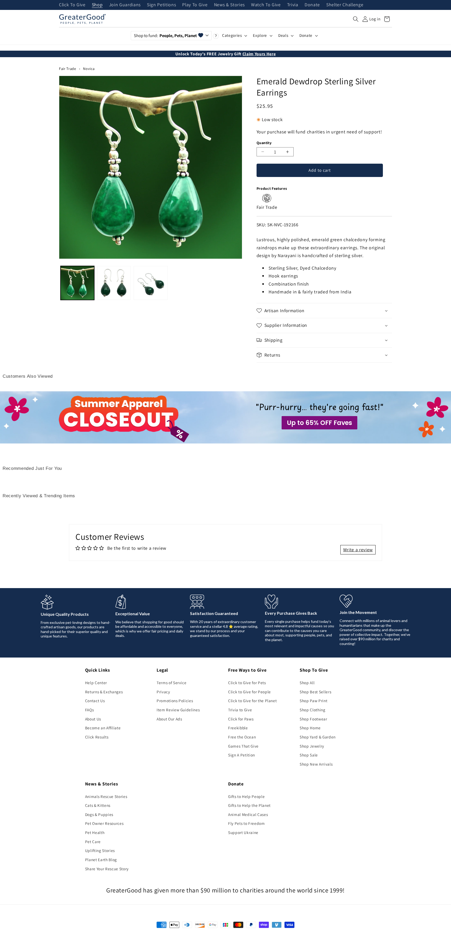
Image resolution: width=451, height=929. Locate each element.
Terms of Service (172, 682)
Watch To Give (266, 5)
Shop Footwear (313, 718)
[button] (356, 19)
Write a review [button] (358, 550)
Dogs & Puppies (99, 814)
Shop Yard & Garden (318, 736)
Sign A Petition (241, 755)
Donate (312, 5)
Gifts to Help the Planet (249, 805)
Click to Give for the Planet (252, 700)
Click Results (97, 736)
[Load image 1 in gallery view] (77, 283)
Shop (97, 5)
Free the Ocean (242, 736)
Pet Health (95, 832)
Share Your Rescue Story (107, 868)
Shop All (307, 682)
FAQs (89, 709)
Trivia (292, 5)
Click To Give (72, 5)
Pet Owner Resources (104, 823)
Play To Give (194, 5)
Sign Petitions (161, 5)
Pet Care (93, 841)
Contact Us (95, 700)
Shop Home (310, 727)
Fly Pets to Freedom (246, 823)
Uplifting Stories (100, 850)
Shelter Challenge (344, 5)
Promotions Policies (175, 700)
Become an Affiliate (103, 727)
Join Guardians (125, 5)
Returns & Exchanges (104, 691)
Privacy (163, 691)
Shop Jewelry (312, 746)
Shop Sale (309, 755)
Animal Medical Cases (248, 814)
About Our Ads (169, 718)
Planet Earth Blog (101, 859)
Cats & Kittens (97, 805)
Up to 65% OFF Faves (319, 422)
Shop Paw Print (313, 700)
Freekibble (238, 727)
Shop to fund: (165, 35)
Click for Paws (240, 718)
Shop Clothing (312, 709)
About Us (93, 718)
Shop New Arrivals (316, 764)
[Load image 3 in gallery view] (150, 283)
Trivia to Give (240, 709)
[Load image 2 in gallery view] (114, 283)
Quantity (264, 142)
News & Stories (229, 5)
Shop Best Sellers (315, 691)
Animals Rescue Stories (106, 796)
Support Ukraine (243, 832)
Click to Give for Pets (247, 682)
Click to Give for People (249, 691)
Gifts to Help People (246, 796)
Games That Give (243, 746)
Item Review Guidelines (178, 709)
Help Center (96, 682)
